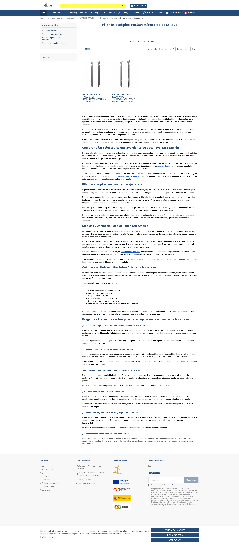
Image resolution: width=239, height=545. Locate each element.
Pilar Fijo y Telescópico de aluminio (55, 43)
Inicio (44, 466)
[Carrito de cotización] (138, 6)
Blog (43, 473)
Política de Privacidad (164, 506)
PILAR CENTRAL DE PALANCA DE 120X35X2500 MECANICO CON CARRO (94, 98)
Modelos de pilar (50, 25)
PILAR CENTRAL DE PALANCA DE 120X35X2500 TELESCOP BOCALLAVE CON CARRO (123, 98)
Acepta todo (175, 540)
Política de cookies (49, 487)
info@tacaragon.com (87, 483)
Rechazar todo (175, 535)
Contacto (45, 476)
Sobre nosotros (48, 470)
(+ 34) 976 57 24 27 (86, 479)
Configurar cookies (175, 530)
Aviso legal (46, 480)
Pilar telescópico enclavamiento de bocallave (55, 39)
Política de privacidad (50, 483)
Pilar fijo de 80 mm (49, 31)
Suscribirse (191, 480)
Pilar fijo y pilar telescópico (52, 34)
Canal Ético (46, 490)
